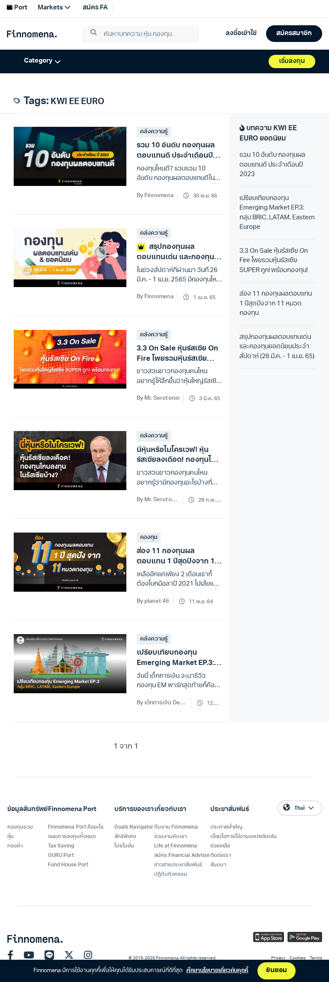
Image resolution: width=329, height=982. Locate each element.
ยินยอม (276, 970)
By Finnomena (155, 195)
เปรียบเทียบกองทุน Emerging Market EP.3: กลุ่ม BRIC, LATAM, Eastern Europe (277, 213)
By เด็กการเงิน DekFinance (162, 703)
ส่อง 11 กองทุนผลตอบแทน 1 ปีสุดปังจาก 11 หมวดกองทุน (275, 304)
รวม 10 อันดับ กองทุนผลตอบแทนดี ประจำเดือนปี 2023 (272, 165)
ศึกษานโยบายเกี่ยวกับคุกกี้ (217, 970)
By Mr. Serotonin (158, 398)
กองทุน (148, 537)
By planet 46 (153, 601)
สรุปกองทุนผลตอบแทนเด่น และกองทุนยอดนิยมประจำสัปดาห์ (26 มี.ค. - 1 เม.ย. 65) (276, 347)
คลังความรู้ (153, 132)
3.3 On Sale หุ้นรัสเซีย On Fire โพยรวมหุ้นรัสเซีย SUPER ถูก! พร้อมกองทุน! (273, 261)
